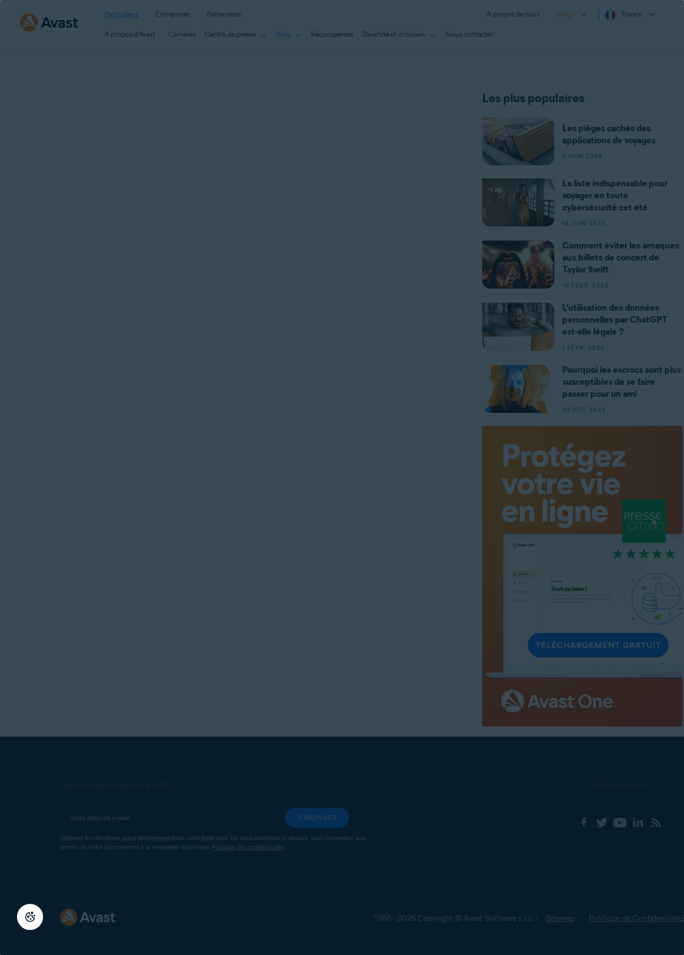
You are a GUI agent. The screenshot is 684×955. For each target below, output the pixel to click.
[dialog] (342, 477)
